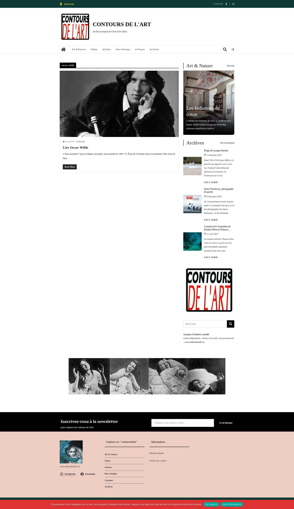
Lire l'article (211, 182)
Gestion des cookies (157, 461)
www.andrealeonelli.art (195, 342)
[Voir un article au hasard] (232, 49)
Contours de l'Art (122, 24)
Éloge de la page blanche (216, 150)
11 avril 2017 (212, 234)
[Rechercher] (230, 324)
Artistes (107, 49)
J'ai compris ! (211, 504)
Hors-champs (123, 49)
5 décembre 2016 (214, 155)
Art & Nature (79, 49)
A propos (140, 49)
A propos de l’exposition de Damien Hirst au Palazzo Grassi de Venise (217, 228)
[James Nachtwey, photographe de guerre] (192, 204)
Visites (94, 49)
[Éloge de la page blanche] (192, 166)
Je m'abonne (225, 422)
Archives (154, 49)
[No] (290, 504)
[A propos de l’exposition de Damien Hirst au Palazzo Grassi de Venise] (192, 241)
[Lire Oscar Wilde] (119, 104)
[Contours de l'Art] (63, 49)
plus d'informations (231, 504)
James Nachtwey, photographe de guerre (219, 190)
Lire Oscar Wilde (75, 147)
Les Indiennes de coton (202, 111)
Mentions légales (156, 453)
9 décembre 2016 (214, 196)
